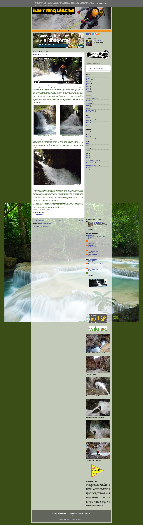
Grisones (88, 145)
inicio (34, 30)
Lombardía (88, 122)
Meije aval (90, 255)
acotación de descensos (49, 30)
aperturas (88, 157)
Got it (107, 3)
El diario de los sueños (93, 241)
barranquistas (54, 85)
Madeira (88, 136)
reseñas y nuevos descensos (92, 165)
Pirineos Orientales (90, 111)
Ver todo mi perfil (96, 44)
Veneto (87, 125)
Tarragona (88, 91)
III (39, 87)
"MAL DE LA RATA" (92, 246)
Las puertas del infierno (93, 250)
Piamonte (88, 124)
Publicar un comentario (40, 214)
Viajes (87, 155)
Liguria (87, 120)
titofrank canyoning (92, 254)
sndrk (69, 519)
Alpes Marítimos (89, 96)
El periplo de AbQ (92, 235)
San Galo (88, 146)
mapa (39, 30)
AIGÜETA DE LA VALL (40, 54)
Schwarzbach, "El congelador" (94, 274)
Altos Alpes (88, 101)
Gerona (88, 81)
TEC (89, 268)
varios (87, 169)
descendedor (91, 245)
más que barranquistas (93, 221)
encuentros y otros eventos (92, 160)
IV (41, 87)
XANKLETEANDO (92, 273)
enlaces (60, 30)
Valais (87, 150)
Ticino (87, 148)
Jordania (88, 131)
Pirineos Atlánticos (90, 110)
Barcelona (88, 79)
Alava (87, 76)
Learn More (100, 3)
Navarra (88, 89)
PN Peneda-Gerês (90, 138)
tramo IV (70, 190)
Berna (87, 143)
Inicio (59, 220)
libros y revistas (89, 164)
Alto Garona (89, 100)
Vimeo (60, 85)
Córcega (88, 106)
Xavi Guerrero (98, 40)
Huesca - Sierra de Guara (91, 84)
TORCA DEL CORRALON (93, 242)
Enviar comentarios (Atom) (45, 223)
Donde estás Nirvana (92, 259)
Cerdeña (88, 117)
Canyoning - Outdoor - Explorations (96, 263)
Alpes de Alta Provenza (91, 98)
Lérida (87, 86)
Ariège (87, 105)
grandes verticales (90, 162)
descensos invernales (91, 159)
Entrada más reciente (39, 220)
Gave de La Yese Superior (93, 260)
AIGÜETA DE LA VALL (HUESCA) (41, 85)
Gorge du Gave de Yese (93, 269)
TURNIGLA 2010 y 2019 (93, 251)
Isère (87, 108)
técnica (88, 167)
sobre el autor (68, 30)
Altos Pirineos (89, 103)
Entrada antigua (78, 220)
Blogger (81, 519)
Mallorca (88, 88)
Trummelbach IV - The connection (95, 264)
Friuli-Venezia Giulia (90, 119)
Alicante (88, 78)
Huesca (88, 83)
